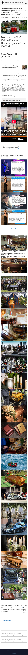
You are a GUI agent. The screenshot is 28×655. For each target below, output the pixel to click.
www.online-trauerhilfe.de (12, 148)
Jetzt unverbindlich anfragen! (11, 229)
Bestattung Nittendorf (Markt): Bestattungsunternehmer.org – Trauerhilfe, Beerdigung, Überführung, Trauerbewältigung (12, 639)
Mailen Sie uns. (7, 620)
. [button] (8, 257)
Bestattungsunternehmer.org (14, 2)
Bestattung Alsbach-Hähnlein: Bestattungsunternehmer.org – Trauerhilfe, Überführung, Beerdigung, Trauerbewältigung (12, 633)
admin (25, 17)
